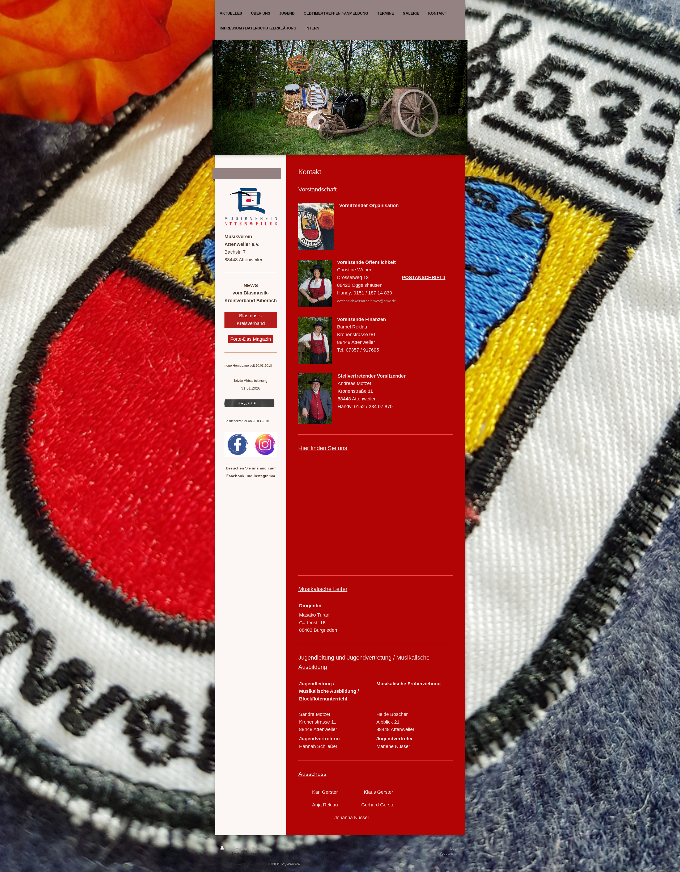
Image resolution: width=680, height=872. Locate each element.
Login (455, 848)
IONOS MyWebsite (284, 864)
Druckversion (237, 848)
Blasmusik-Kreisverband (251, 319)
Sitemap (258, 848)
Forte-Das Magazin (250, 339)
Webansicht (450, 853)
